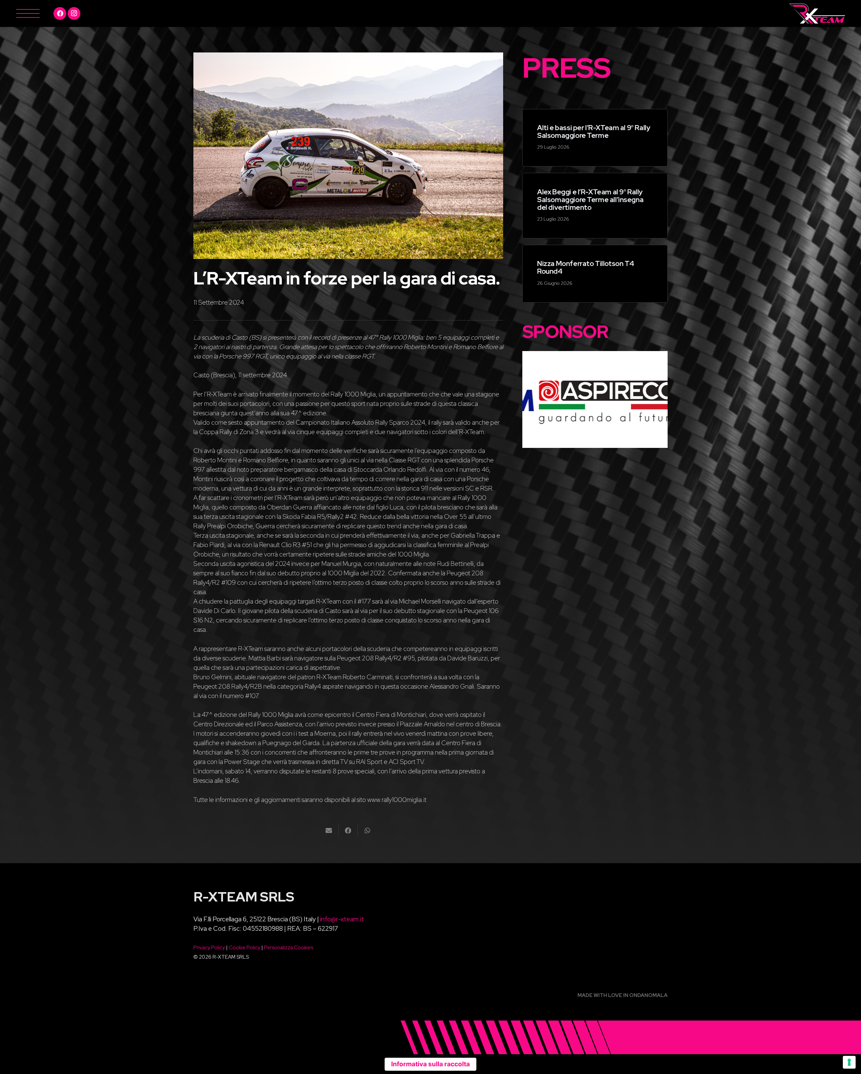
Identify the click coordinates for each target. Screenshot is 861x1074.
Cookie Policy (244, 947)
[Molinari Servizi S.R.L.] (628, 399)
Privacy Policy (209, 947)
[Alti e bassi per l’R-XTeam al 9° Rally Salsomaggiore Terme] (595, 138)
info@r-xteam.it (342, 919)
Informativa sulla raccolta (430, 1064)
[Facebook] (59, 13)
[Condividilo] (348, 830)
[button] (27, 13)
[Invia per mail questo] (329, 830)
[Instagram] (74, 13)
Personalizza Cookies (288, 947)
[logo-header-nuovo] (817, 13)
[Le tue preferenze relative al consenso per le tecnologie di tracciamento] (849, 1062)
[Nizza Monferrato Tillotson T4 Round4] (595, 274)
